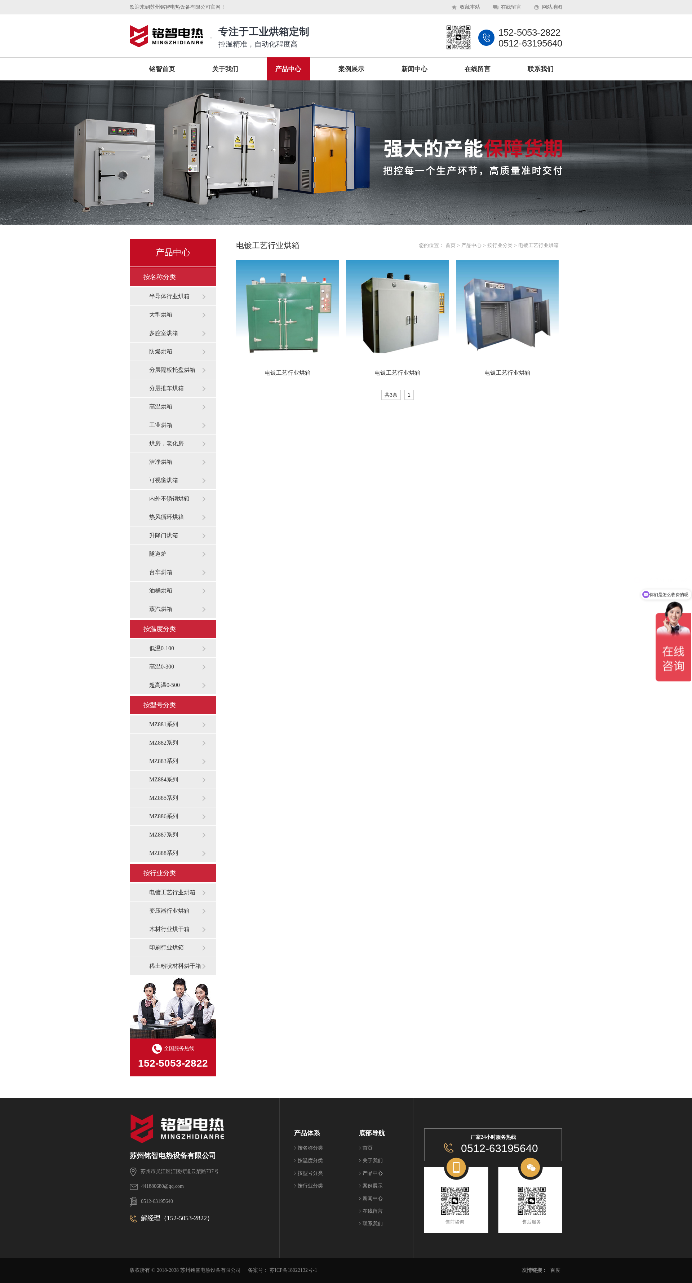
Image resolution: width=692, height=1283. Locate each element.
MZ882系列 (163, 743)
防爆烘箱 (160, 351)
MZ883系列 (163, 761)
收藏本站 (470, 7)
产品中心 (471, 245)
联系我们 (373, 1223)
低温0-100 (161, 648)
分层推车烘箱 (166, 388)
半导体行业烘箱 (169, 296)
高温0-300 (161, 666)
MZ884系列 (163, 779)
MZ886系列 (163, 816)
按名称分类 (159, 277)
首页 (450, 245)
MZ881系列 (163, 724)
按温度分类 (159, 628)
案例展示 (373, 1186)
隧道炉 (158, 554)
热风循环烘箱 (166, 517)
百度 (555, 1270)
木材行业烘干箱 (169, 929)
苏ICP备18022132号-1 (293, 1270)
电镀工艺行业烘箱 (172, 892)
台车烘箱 (160, 572)
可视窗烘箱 (163, 480)
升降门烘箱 (163, 535)
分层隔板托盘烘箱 (172, 370)
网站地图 (552, 7)
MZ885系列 (163, 798)
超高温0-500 (164, 685)
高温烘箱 (160, 407)
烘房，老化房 (166, 443)
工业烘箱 (160, 425)
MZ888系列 (163, 853)
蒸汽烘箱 (160, 609)
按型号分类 (159, 705)
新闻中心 (373, 1198)
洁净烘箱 (160, 462)
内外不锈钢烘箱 (169, 498)
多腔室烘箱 (163, 333)
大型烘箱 (160, 315)
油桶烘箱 (160, 590)
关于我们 (373, 1160)
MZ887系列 (163, 835)
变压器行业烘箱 (169, 911)
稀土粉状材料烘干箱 (175, 966)
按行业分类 (159, 873)
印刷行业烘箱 (166, 947)
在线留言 (511, 7)
